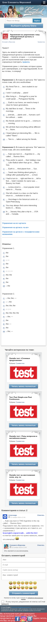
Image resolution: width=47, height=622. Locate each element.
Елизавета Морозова (8, 42)
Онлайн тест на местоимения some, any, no (22, 476)
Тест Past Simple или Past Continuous (20, 398)
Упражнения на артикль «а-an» (15, 227)
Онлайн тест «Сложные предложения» (19, 359)
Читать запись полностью (24, 386)
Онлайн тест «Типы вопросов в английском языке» (23, 437)
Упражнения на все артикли (14, 223)
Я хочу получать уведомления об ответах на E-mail (25, 602)
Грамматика (41, 42)
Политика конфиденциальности (21, 607)
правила (25, 62)
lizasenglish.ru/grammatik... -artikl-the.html (20, 533)
